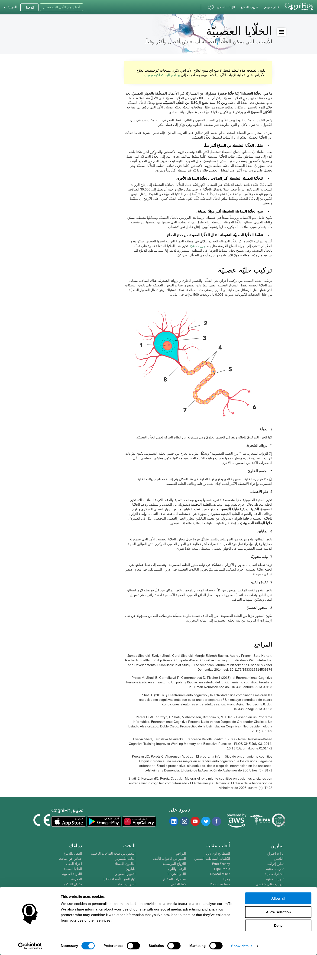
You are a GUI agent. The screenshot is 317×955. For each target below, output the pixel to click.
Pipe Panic (222, 869)
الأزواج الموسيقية (174, 864)
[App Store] (68, 821)
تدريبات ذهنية (275, 869)
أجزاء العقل (74, 864)
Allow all (278, 898)
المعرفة (76, 879)
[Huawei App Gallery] (139, 821)
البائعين (279, 858)
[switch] (133, 945)
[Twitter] (205, 821)
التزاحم (181, 853)
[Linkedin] (173, 821)
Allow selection (278, 912)
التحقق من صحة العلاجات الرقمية (113, 853)
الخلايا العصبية (73, 869)
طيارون (131, 869)
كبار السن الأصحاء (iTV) (120, 879)
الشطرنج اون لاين (218, 853)
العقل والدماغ (73, 853)
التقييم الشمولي (125, 874)
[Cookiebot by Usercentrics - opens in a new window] (30, 945)
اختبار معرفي (272, 7)
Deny (278, 925)
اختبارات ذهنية (274, 874)
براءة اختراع (275, 853)
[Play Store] (104, 821)
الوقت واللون (177, 869)
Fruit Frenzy (221, 864)
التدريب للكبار (126, 884)
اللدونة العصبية (72, 874)
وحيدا (226, 879)
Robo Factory (220, 884)
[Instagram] (184, 821)
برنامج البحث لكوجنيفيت (162, 75)
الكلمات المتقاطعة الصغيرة (212, 858)
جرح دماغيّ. (197, 246)
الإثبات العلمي (226, 7)
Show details (241, 946)
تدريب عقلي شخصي (270, 884)
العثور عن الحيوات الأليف (169, 858)
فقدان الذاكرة (73, 884)
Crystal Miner (220, 874)
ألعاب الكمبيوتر (126, 858)
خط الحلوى (178, 884)
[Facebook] (216, 821)
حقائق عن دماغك (70, 858)
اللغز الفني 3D (176, 874)
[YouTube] (195, 821)
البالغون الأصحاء (125, 864)
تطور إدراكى (275, 864)
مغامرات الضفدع (174, 879)
